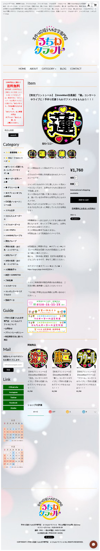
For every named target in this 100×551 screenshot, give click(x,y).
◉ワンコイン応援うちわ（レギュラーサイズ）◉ (13, 170)
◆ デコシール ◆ (12, 187)
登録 (8, 370)
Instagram (13, 392)
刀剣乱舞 (9, 280)
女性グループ (10, 255)
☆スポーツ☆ (10, 286)
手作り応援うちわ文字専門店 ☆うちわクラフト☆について (13, 321)
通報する (73, 215)
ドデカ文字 (10, 210)
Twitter (13, 397)
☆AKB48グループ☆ (13, 235)
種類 (72, 178)
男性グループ (10, 241)
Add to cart (84, 200)
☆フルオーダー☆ (12, 225)
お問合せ (8, 328)
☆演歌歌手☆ (10, 269)
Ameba (13, 408)
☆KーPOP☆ (10, 230)
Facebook (13, 403)
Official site (13, 387)
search (13, 135)
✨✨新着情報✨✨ (13, 152)
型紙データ (10, 300)
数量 (72, 184)
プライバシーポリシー (14, 332)
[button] (49, 68)
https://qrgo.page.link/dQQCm (40, 269)
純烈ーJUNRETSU (13, 275)
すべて (35, 412)
